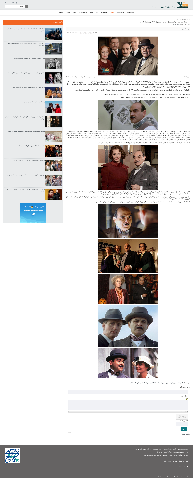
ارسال (183, 429)
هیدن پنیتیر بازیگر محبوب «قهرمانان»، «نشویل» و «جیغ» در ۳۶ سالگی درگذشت (25, 191)
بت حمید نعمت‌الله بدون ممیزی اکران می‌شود (32, 146)
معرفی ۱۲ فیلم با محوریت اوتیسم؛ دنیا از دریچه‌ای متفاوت (29, 161)
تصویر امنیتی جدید (181, 420)
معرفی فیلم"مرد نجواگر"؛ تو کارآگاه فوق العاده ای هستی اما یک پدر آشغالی (26, 30)
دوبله (180, 383)
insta (13, 2)
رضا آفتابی (132, 383)
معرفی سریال (165, 383)
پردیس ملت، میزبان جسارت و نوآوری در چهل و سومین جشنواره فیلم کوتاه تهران (25, 45)
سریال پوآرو (174, 383)
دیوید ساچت (149, 383)
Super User (176, 24)
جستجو (26, 6)
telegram (9, 3)
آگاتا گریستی (140, 383)
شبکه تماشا (158, 383)
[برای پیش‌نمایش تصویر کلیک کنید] (128, 56)
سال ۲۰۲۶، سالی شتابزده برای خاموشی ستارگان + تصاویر (29, 58)
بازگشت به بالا (186, 434)
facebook (16, 2)
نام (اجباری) (184, 396)
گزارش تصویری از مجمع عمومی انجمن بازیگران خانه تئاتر (29, 87)
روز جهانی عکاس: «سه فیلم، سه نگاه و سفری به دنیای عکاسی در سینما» (25, 175)
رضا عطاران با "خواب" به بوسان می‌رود (34, 102)
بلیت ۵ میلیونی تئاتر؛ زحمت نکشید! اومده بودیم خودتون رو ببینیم (26, 131)
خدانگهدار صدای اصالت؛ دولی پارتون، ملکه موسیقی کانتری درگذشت (25, 73)
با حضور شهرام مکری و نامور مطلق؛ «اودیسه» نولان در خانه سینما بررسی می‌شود (25, 118)
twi (6, 2)
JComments (68, 432)
